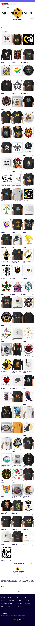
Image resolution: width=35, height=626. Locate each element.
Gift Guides (3, 597)
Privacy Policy (8, 615)
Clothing (6, 7)
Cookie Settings (19, 607)
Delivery (18, 597)
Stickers (10, 7)
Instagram (28, 597)
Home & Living (23, 7)
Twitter (28, 600)
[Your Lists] (30, 4)
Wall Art (19, 7)
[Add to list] (10, 34)
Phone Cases (15, 7)
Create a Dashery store (11, 608)
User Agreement (3, 615)
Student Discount (4, 603)
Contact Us (18, 606)
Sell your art (10, 603)
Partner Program (11, 600)
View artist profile (17, 22)
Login (2, 604)
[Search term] (14, 4)
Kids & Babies (28, 7)
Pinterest (28, 603)
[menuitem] (2, 7)
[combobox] (13, 4)
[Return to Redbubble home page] (5, 4)
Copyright (18, 604)
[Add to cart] (21, 62)
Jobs (9, 604)
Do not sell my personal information (16, 615)
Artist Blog (10, 606)
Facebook (28, 599)
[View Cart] (33, 4)
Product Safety (19, 603)
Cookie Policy (23, 615)
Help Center (19, 600)
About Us (9, 597)
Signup (2, 606)
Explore (2, 7)
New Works (3, 600)
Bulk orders (3, 607)
